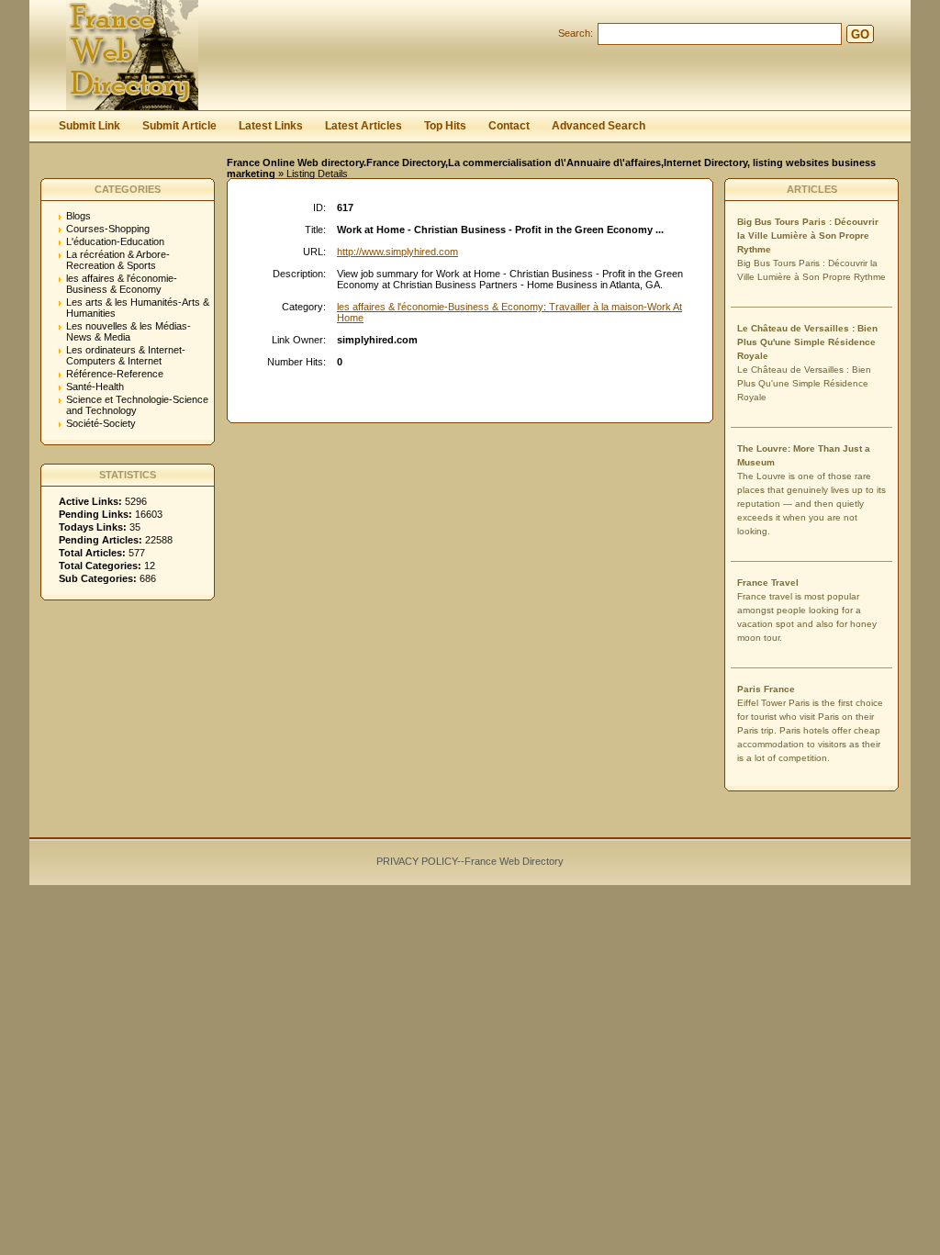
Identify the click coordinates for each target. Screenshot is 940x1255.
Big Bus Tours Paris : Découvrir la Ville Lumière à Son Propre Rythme (807, 235)
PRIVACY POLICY (416, 861)
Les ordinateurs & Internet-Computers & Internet (125, 355)
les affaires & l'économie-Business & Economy (121, 284)
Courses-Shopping (108, 228)
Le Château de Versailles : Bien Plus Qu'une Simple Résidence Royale (807, 342)
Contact (509, 125)
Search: (575, 33)
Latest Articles (363, 125)
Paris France (766, 689)
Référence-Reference (114, 373)
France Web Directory (514, 861)
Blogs (78, 215)
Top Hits (445, 125)
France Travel (768, 582)
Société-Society (101, 423)
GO (860, 34)
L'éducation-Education (115, 241)
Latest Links (271, 125)
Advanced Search (598, 125)
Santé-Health (95, 386)
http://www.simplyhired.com (397, 251)
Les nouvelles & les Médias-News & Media (128, 331)
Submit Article (179, 125)
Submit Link (89, 125)
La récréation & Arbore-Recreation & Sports (118, 260)
